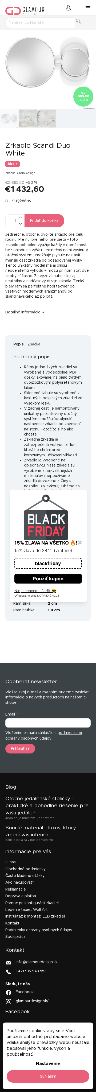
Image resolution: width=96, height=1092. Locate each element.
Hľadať (83, 27)
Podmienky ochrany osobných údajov (38, 930)
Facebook (25, 992)
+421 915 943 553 (31, 971)
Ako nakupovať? (19, 882)
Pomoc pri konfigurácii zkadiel (32, 903)
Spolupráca (15, 937)
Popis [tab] (18, 344)
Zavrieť (46, 330)
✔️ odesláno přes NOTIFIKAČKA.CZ (36, 595)
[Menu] (88, 7)
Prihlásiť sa (20, 749)
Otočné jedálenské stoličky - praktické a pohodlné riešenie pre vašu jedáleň (47, 805)
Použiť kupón (48, 578)
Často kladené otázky (25, 876)
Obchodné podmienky (25, 869)
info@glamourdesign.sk (36, 962)
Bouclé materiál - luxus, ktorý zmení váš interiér (40, 831)
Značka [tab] (33, 344)
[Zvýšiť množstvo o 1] (20, 218)
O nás (10, 862)
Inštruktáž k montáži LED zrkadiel (35, 916)
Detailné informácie (23, 312)
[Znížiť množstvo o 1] (20, 224)
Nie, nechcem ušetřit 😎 (35, 590)
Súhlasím (48, 1076)
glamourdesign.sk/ (32, 1001)
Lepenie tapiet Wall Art (26, 910)
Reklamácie (15, 889)
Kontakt (12, 923)
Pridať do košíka (44, 221)
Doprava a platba (20, 896)
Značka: (20, 173)
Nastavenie (48, 1064)
